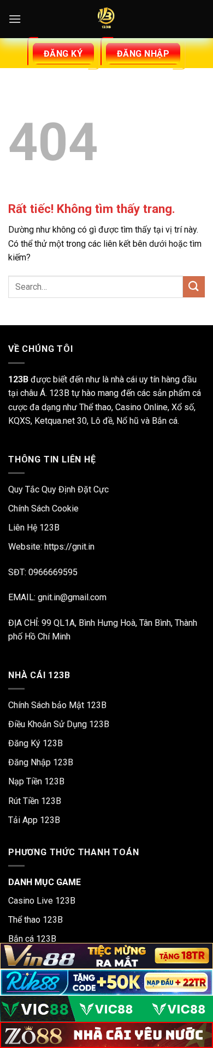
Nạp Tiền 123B (36, 781)
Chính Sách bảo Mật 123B (57, 705)
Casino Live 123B (41, 900)
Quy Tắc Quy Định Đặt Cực (58, 489)
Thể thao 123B (35, 920)
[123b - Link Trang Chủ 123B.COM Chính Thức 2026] (106, 19)
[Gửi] (194, 286)
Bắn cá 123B (32, 939)
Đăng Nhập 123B (40, 762)
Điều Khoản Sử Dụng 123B (58, 724)
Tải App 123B (34, 820)
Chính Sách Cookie (43, 508)
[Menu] (14, 18)
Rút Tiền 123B (34, 801)
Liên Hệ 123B (34, 527)
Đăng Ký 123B (35, 743)
